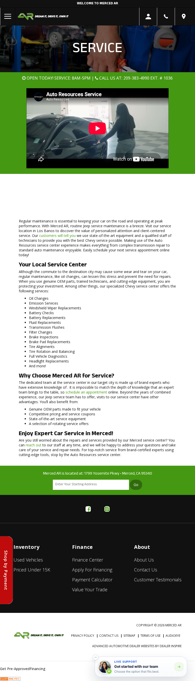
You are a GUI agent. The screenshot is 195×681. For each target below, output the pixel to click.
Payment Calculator (92, 580)
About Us (144, 560)
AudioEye (173, 635)
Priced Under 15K (31, 570)
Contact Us (145, 570)
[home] (43, 16)
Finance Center (87, 560)
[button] (95, 657)
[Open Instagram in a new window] (107, 509)
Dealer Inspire (171, 646)
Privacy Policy (82, 635)
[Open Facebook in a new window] (88, 509)
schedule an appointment (86, 392)
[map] (184, 16)
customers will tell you (57, 235)
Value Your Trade (89, 589)
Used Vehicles (28, 560)
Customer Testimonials (158, 580)
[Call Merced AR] (166, 16)
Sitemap (129, 635)
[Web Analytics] (10, 678)
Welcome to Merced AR (97, 4)
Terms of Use (150, 635)
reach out (33, 445)
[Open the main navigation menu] (7, 16)
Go (136, 484)
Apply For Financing (92, 570)
